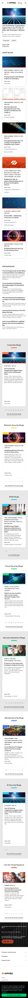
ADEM (5, 517)
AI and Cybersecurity (10, 170)
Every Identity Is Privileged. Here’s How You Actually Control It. (13, 748)
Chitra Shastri (18, 544)
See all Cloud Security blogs (14, 626)
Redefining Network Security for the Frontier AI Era (13, 249)
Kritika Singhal (15, 189)
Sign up (6, 941)
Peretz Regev (9, 763)
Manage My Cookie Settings (14, 995)
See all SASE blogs (14, 555)
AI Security (6, 40)
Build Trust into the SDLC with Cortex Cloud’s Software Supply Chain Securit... (13, 595)
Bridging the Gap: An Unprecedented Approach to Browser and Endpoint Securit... (13, 182)
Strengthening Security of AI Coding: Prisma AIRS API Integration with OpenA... (13, 142)
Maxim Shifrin (8, 189)
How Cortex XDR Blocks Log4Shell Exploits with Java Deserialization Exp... (13, 323)
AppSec (7, 586)
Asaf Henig (17, 615)
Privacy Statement (18, 937)
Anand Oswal (8, 255)
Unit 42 (14, 40)
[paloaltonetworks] (11, 3)
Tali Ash (15, 696)
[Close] (26, 983)
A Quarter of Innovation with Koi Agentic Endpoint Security (14, 664)
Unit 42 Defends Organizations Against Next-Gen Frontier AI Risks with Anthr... (13, 371)
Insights (12, 885)
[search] (24, 3)
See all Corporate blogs (14, 414)
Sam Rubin (6, 46)
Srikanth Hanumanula (10, 149)
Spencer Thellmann (8, 151)
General (7, 885)
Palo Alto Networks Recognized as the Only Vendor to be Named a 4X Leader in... (12, 109)
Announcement (9, 70)
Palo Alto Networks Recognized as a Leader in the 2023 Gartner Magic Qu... (13, 299)
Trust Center (5, 980)
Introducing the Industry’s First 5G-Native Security (13, 311)
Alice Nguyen (8, 696)
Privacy (3, 977)
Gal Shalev (6, 192)
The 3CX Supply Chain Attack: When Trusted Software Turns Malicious (14, 272)
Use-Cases (17, 176)
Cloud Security (14, 586)
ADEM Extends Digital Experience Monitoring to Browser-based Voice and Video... (12, 528)
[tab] (6, 409)
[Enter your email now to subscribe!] (14, 933)
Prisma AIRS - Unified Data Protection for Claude (12, 216)
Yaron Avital (8, 907)
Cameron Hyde (9, 615)
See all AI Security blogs (14, 853)
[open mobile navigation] (3, 3)
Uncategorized (8, 176)
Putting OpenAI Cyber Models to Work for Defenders (14, 77)
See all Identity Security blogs (14, 774)
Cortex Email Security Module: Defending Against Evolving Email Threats (13, 285)
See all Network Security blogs (14, 485)
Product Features (14, 174)
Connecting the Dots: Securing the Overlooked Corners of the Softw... (13, 890)
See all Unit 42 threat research (14, 917)
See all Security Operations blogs (14, 706)
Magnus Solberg (9, 544)
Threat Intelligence (16, 72)
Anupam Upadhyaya (9, 117)
